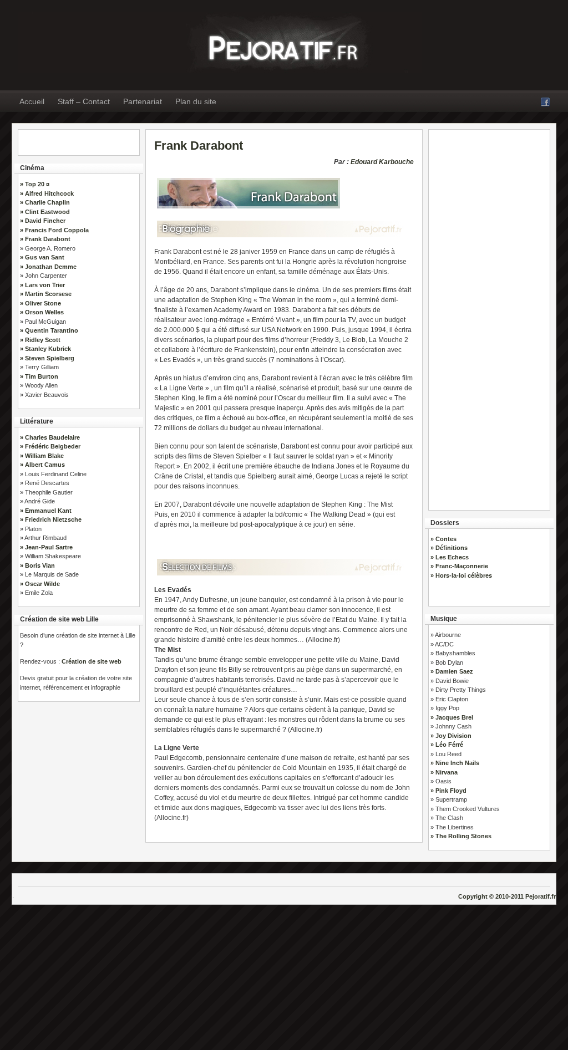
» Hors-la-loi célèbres (461, 575)
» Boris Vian (37, 565)
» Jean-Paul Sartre (46, 547)
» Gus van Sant (42, 257)
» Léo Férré (446, 744)
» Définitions (449, 547)
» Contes (443, 539)
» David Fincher (42, 220)
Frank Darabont (198, 145)
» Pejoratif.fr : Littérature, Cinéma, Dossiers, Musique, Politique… (220, 42)
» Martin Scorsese (46, 293)
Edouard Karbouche (382, 162)
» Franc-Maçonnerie (459, 566)
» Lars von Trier (42, 285)
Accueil (31, 101)
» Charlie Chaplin (45, 202)
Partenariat (142, 101)
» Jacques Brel (451, 717)
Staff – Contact (84, 101)
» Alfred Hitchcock (47, 193)
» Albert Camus (42, 464)
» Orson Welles (42, 312)
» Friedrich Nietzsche (51, 519)
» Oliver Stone (40, 303)
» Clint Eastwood (45, 211)
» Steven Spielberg (47, 358)
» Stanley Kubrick (45, 348)
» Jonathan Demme (48, 266)
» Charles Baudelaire (50, 437)
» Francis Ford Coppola (54, 230)
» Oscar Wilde (40, 583)
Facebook (545, 102)
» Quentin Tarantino (49, 330)
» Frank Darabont (45, 239)
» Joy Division (450, 735)
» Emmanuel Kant (46, 510)
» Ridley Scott (40, 340)
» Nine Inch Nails (454, 763)
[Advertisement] (489, 316)
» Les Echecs (449, 557)
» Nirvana (444, 772)
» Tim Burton (39, 376)
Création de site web (91, 661)
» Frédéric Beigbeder (50, 446)
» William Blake (42, 455)
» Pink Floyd (448, 790)
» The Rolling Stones (460, 836)
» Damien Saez (451, 671)
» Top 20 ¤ (34, 184)
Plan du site (195, 101)
